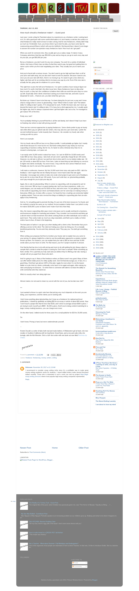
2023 (98, 141)
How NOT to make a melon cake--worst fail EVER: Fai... (107, 191)
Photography (61, 20)
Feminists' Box (106, 20)
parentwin (31, 355)
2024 (98, 138)
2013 (98, 239)
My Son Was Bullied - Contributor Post (34, 514)
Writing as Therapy (102, 314)
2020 (98, 149)
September (102, 175)
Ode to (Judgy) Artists (102, 293)
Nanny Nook (81, 17)
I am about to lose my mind (106, 404)
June (99, 218)
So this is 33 (101, 204)
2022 (98, 144)
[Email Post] (47, 355)
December (101, 166)
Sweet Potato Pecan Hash (104, 377)
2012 (98, 242)
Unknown (28, 367)
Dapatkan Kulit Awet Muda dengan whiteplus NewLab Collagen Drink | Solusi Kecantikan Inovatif (106, 282)
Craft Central (38, 20)
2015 (98, 164)
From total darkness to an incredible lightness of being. (105, 356)
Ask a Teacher (68, 17)
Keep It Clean (55, 17)
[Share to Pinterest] (60, 355)
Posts (98, 70)
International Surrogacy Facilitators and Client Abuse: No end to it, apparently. (106, 324)
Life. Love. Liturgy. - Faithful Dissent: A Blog (106, 290)
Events (94, 20)
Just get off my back (104, 215)
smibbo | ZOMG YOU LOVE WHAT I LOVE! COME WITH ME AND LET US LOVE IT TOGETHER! (105, 258)
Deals (86, 20)
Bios (30, 17)
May (99, 221)
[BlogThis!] (54, 355)
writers (49, 358)
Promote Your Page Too (99, 119)
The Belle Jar (100, 305)
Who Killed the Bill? (102, 300)
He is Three (99, 349)
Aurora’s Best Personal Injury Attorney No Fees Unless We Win (106, 272)
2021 (98, 147)
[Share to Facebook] (58, 355)
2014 (98, 236)
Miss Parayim (100, 398)
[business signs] (102, 83)
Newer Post (25, 448)
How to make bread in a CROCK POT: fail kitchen (46, 532)
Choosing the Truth (103, 312)
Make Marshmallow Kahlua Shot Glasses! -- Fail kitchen (107, 201)
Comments (100, 74)
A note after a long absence (104, 333)
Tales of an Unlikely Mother (100, 91)
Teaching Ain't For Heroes (105, 391)
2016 (98, 161)
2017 (98, 158)
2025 (98, 135)
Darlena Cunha (41, 17)
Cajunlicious (100, 279)
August (100, 178)
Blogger (94, 580)
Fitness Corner (25, 20)
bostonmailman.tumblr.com (106, 331)
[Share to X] (56, 355)
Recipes (93, 17)
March (100, 227)
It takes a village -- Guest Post (107, 188)
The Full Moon (100, 392)
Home (23, 17)
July (99, 181)
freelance (29, 358)
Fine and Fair (100, 347)
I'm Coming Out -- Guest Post (107, 207)
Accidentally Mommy (103, 354)
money (43, 358)
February (101, 230)
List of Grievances (101, 263)
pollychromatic (101, 298)
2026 (98, 132)
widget (14, 501)
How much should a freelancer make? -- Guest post (107, 196)
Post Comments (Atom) (38, 452)
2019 (98, 152)
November (101, 169)
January (100, 233)
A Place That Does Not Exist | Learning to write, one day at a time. (106, 364)
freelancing (37, 358)
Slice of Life (104, 17)
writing (54, 358)
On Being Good (100, 307)
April (99, 224)
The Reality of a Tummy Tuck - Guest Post (43, 503)
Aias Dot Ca (100, 338)
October (100, 172)
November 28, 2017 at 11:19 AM (44, 367)
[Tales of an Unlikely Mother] (99, 117)
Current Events (75, 20)
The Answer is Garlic (103, 375)
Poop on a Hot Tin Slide (104, 382)
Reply (27, 379)
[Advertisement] (54, 429)
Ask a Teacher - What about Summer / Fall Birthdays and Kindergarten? (53, 543)
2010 (98, 248)
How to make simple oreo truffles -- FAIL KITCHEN (106, 184)
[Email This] (52, 355)
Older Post (84, 448)
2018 (98, 155)
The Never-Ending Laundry (106, 401)
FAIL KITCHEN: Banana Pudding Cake (42, 521)
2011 (97, 245)
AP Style (50, 20)
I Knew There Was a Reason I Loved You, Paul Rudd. (105, 385)
